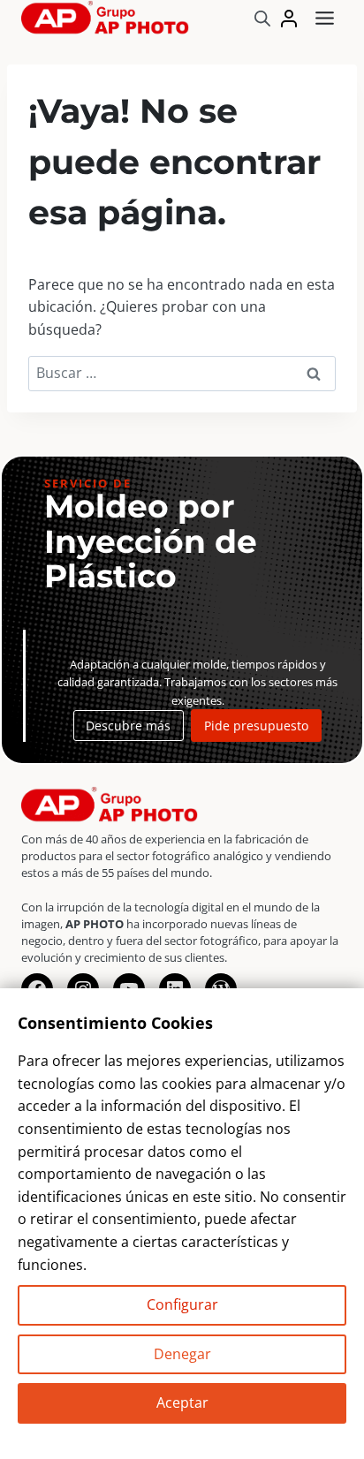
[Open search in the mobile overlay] (262, 18)
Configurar (182, 1304)
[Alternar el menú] (325, 18)
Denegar (182, 1354)
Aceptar (182, 1402)
